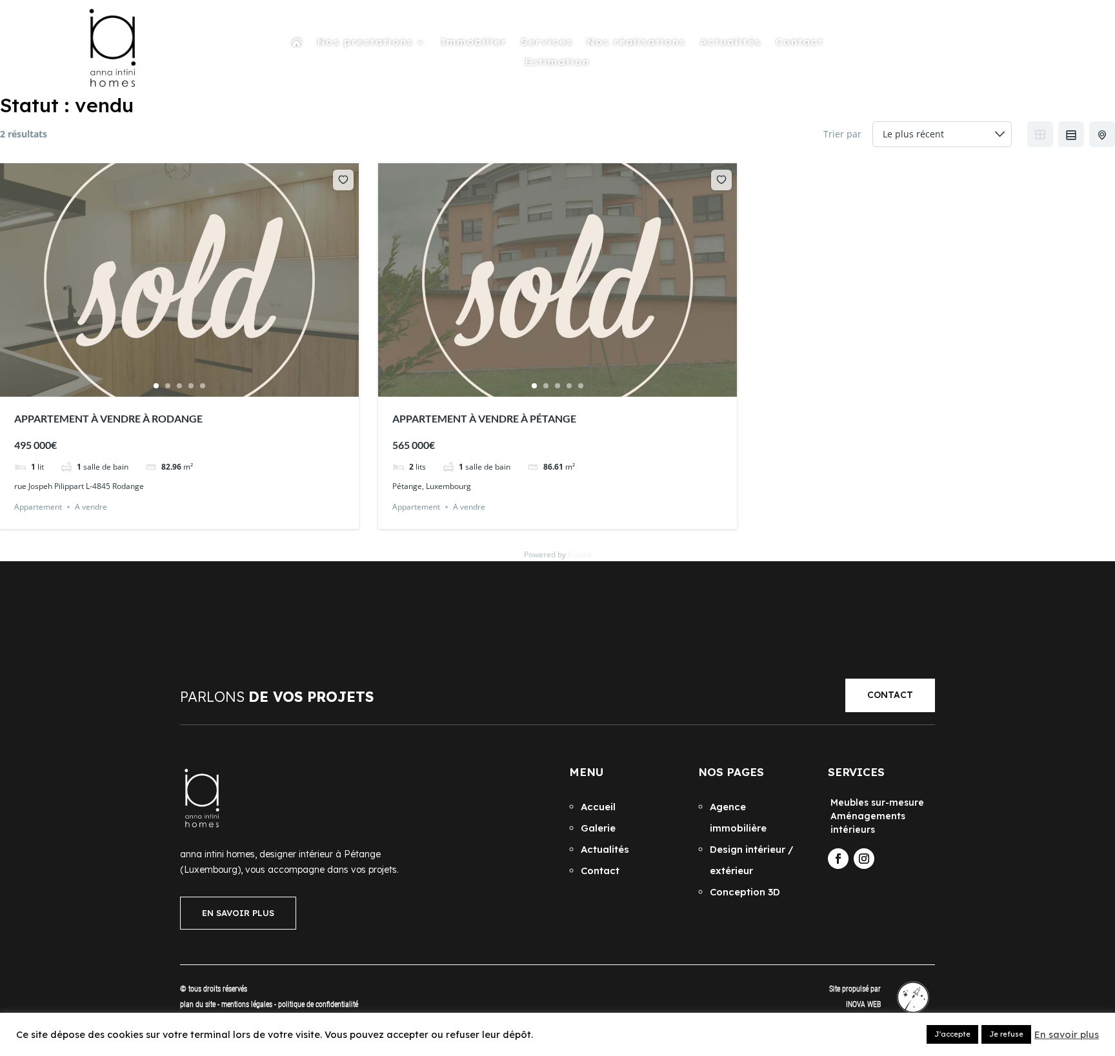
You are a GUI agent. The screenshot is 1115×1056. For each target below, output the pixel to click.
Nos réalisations (636, 42)
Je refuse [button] (1006, 1034)
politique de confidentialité (318, 1004)
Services (547, 42)
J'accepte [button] (952, 1034)
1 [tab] (156, 385)
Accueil (598, 807)
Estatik (580, 554)
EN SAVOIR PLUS (238, 913)
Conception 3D (745, 892)
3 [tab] (179, 385)
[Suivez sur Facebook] (838, 858)
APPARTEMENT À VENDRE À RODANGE (108, 418)
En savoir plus (1066, 1035)
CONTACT (890, 695)
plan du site (198, 1004)
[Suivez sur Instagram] (864, 858)
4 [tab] (191, 385)
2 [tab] (167, 385)
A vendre (91, 506)
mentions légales (247, 1004)
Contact (799, 42)
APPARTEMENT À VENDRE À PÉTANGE (484, 418)
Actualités (730, 42)
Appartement (38, 506)
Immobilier (474, 42)
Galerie (598, 828)
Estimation (557, 62)
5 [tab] (202, 385)
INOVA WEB (863, 1004)
